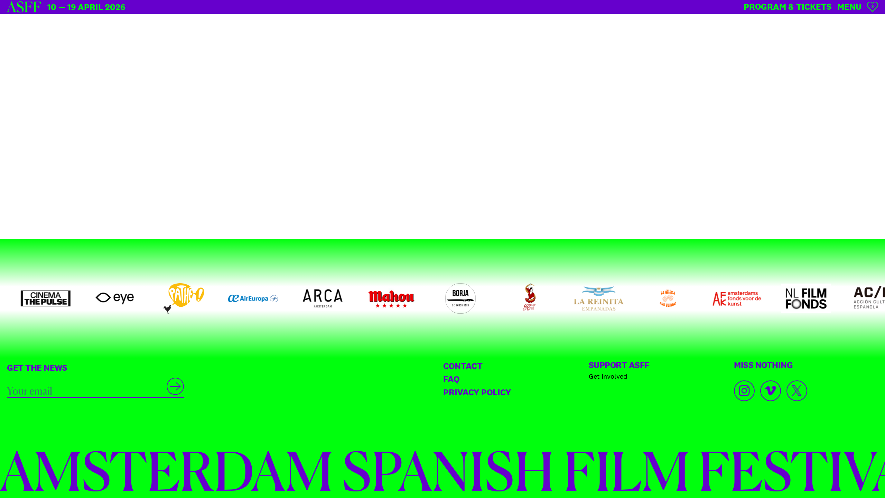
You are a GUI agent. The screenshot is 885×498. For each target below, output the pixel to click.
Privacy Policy (477, 392)
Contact (463, 366)
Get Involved (608, 376)
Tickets (788, 6)
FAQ (451, 379)
